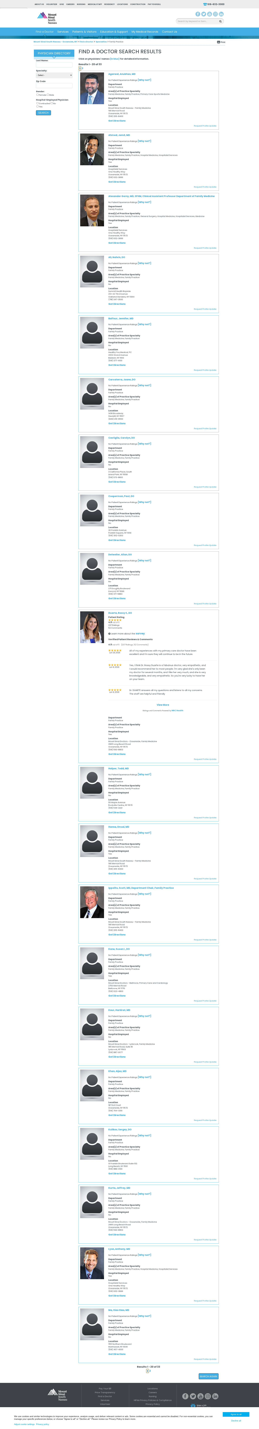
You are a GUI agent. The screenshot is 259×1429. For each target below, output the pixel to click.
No (54, 103)
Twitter (203, 15)
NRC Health (177, 710)
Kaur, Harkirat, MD (119, 1010)
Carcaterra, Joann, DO (121, 379)
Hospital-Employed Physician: (52, 100)
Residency (109, 4)
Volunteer (51, 4)
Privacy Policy (153, 1404)
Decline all (236, 1420)
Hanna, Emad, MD (118, 826)
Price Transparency (105, 1392)
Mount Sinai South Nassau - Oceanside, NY (55, 41)
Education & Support (114, 32)
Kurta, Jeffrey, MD (119, 1187)
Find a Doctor (45, 32)
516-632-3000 (215, 4)
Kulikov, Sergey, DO (120, 1129)
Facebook (198, 15)
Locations (122, 4)
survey (140, 633)
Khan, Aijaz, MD (117, 1071)
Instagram (215, 15)
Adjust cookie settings (24, 1424)
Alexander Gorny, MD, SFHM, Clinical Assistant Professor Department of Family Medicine (161, 196)
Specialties (101, 41)
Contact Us (169, 32)
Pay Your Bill (154, 4)
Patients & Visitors (84, 32)
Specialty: (41, 70)
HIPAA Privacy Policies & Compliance (153, 1400)
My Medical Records (145, 32)
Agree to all (236, 1414)
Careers (70, 4)
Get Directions (117, 120)
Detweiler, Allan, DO (120, 554)
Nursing (81, 4)
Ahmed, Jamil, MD (119, 135)
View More (163, 704)
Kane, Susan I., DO (119, 949)
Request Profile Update (205, 125)
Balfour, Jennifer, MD (120, 318)
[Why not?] (144, 80)
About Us (39, 4)
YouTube (209, 15)
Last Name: (42, 60)
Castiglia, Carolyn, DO (121, 437)
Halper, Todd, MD (118, 768)
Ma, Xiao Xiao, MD (118, 1310)
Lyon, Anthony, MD (119, 1249)
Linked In (215, 1398)
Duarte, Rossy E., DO (120, 613)
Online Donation (206, 1408)
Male (51, 95)
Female (42, 95)
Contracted (44, 103)
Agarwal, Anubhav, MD (121, 74)
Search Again (208, 1376)
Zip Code (41, 81)
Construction (137, 4)
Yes (40, 106)
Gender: (40, 91)
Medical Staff (95, 4)
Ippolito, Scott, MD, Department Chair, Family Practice (141, 887)
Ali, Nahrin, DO (116, 257)
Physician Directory (54, 53)
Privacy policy (42, 1424)
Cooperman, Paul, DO (121, 496)
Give (62, 4)
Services (63, 32)
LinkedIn (221, 15)
